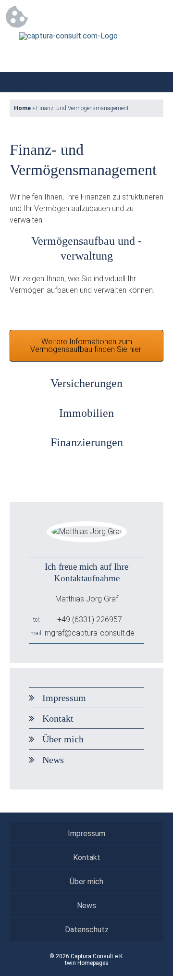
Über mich (63, 739)
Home (22, 108)
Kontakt (58, 718)
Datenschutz (87, 929)
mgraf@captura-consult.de (90, 633)
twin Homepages (87, 963)
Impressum (64, 697)
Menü (153, 82)
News (53, 759)
